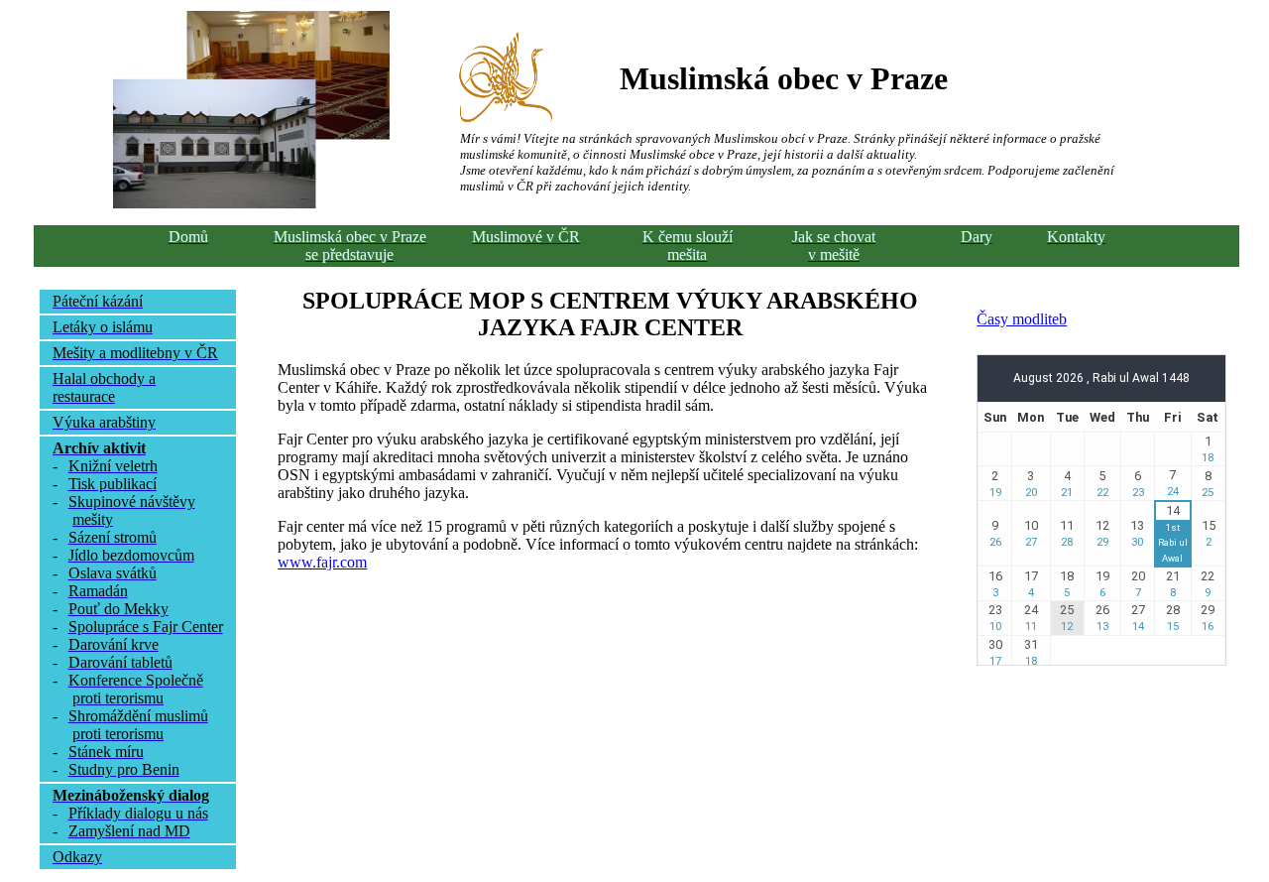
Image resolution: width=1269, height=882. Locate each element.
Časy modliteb (1022, 319)
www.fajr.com (322, 562)
